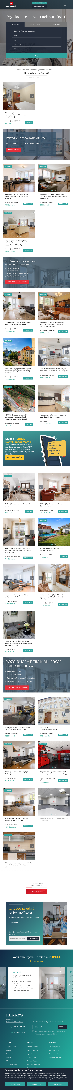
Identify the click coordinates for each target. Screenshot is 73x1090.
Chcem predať (32, 1047)
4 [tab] (20, 108)
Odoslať (62, 1027)
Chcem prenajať (33, 1050)
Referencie (10, 1054)
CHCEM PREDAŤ (13, 149)
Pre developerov (33, 1061)
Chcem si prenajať (55, 1057)
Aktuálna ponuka (55, 1047)
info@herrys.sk (19, 1033)
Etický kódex (10, 1061)
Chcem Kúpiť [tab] (15, 24)
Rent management (33, 1064)
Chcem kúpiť (53, 1054)
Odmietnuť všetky (36, 1084)
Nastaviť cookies (57, 1084)
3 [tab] (55, 767)
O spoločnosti (11, 1047)
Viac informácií (56, 1079)
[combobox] (36, 35)
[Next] (32, 96)
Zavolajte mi (33, 938)
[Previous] (6, 96)
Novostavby (57, 24)
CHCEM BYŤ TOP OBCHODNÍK (17, 282)
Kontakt (8, 1050)
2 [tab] (17, 108)
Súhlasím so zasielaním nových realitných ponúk (50, 1031)
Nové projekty (54, 1050)
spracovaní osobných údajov (48, 1034)
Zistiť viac (14, 923)
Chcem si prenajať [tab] (36, 24)
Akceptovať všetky (15, 1084)
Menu (65, 4)
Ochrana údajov (11, 1064)
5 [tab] (21, 108)
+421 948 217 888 (19, 1027)
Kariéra (8, 1057)
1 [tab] (51, 190)
